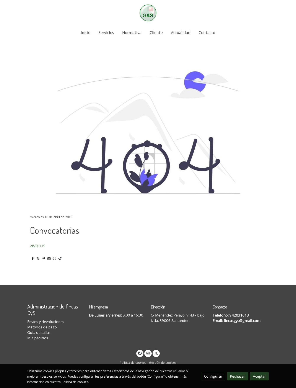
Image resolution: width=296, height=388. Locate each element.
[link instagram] (148, 353)
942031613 (239, 315)
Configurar (213, 376)
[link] (148, 12)
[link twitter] (156, 353)
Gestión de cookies (162, 362)
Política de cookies (133, 362)
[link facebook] (140, 353)
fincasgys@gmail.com (242, 320)
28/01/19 (38, 245)
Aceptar (259, 376)
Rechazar (237, 376)
